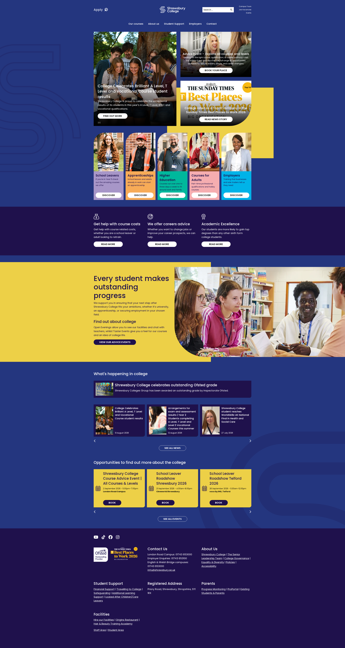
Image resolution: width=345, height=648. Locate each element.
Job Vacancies (245, 9)
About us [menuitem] (153, 23)
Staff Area (100, 630)
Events (248, 13)
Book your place (216, 70)
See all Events (172, 519)
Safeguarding (102, 593)
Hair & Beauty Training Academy (113, 623)
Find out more (112, 116)
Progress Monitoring (213, 589)
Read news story (216, 119)
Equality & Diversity (212, 562)
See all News (172, 448)
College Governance (236, 558)
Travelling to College (129, 589)
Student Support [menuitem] (174, 23)
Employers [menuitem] (195, 23)
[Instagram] (117, 537)
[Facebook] (110, 537)
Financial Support (104, 589)
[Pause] (99, 122)
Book (112, 502)
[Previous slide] (95, 441)
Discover (108, 195)
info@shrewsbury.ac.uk (161, 570)
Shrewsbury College (213, 554)
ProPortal (233, 589)
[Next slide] (250, 441)
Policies (230, 562)
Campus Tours (245, 6)
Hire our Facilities (104, 619)
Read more (108, 244)
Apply (99, 9)
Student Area (116, 630)
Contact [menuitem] (211, 23)
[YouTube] (96, 537)
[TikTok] (103, 537)
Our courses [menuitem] (135, 23)
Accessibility (208, 566)
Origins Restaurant (127, 619)
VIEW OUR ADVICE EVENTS (114, 342)
